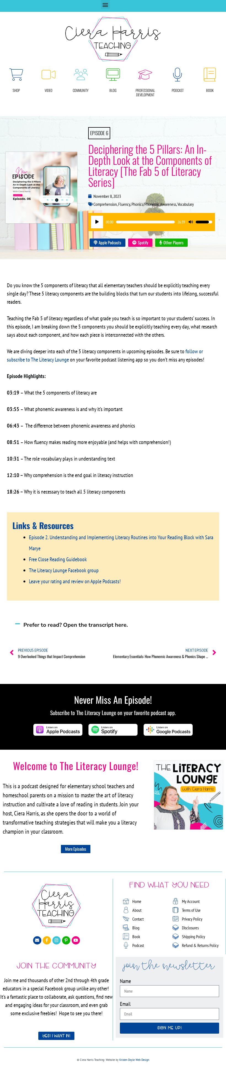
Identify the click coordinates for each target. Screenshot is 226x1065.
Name (125, 981)
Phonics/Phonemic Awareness (153, 204)
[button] (105, 4)
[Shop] (16, 74)
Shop (16, 90)
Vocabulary (185, 204)
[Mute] (191, 222)
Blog (113, 90)
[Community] (81, 74)
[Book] (210, 74)
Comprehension (105, 204)
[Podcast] (177, 74)
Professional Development (145, 92)
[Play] (97, 222)
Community (80, 90)
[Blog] (113, 74)
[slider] (145, 222)
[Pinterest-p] (66, 940)
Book (210, 90)
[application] (151, 222)
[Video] (48, 74)
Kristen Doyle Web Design (134, 1060)
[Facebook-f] (47, 940)
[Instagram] (56, 940)
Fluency (124, 204)
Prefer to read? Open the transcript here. (75, 625)
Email (125, 1003)
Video (48, 90)
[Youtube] (76, 940)
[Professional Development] (145, 74)
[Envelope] (37, 940)
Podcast (178, 90)
